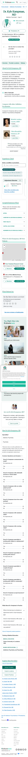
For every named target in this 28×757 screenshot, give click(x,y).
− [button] (4, 247)
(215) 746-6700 (20, 281)
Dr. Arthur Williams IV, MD (8, 698)
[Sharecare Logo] (10, 2)
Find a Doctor (4, 7)
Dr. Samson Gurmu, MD (8, 701)
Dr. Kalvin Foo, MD (7, 690)
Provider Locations (14, 63)
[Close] (25, 366)
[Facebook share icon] (16, 750)
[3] (14, 56)
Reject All (14, 382)
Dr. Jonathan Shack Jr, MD (9, 684)
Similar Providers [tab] (9, 667)
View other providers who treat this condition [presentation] (11, 191)
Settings (14, 388)
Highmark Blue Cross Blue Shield (13, 230)
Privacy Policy (22, 376)
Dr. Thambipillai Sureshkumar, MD (11, 704)
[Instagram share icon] (19, 750)
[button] (21, 456)
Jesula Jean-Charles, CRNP (9, 693)
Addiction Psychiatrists (15, 7)
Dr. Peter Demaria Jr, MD (8, 710)
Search (17, 2)
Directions (9, 268)
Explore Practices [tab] (9, 675)
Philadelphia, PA (14, 31)
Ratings (23, 63)
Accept (14, 385)
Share (20, 23)
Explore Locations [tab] (9, 671)
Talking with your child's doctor (11, 340)
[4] (17, 56)
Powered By (4, 720)
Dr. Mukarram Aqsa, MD (8, 696)
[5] (19, 56)
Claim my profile (14, 423)
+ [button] (4, 245)
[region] (14, 378)
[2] (12, 56)
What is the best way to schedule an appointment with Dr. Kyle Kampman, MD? (12, 612)
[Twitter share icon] (23, 750)
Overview (4, 63)
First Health (6, 222)
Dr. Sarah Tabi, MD (7, 681)
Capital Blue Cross (8, 226)
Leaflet (13, 260)
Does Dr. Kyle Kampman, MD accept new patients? (12, 626)
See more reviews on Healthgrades (14, 312)
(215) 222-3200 (20, 268)
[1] (10, 56)
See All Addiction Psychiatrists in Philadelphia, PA (13, 716)
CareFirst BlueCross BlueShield (12, 217)
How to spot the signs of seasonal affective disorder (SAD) (12, 357)
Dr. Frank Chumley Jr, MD (8, 687)
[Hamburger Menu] (4, 2)
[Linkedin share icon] (21, 750)
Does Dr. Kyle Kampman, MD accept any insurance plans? (12, 620)
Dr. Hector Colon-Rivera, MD (9, 678)
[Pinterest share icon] (25, 750)
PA (23, 7)
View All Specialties (7, 663)
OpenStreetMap (18, 260)
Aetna (5, 213)
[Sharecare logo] (14, 749)
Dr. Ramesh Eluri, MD (7, 707)
